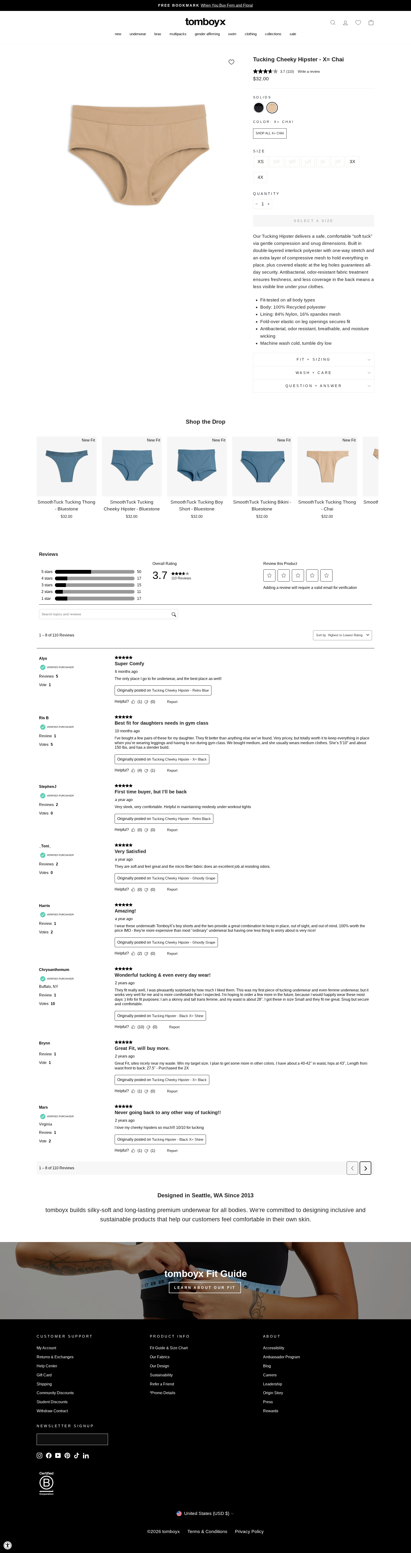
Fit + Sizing (314, 359)
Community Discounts (55, 1393)
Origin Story (273, 1393)
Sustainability (161, 1375)
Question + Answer (313, 386)
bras (157, 34)
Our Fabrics (160, 1357)
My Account (46, 1348)
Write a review (309, 71)
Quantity (266, 194)
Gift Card (44, 1375)
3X (352, 161)
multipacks (178, 34)
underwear (138, 34)
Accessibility (273, 1348)
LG (308, 161)
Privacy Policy (249, 1531)
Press (268, 1402)
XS (261, 161)
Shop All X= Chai (270, 133)
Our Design (159, 1366)
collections (273, 34)
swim (232, 34)
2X (338, 161)
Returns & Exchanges (55, 1357)
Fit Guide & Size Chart (169, 1348)
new (118, 34)
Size (259, 151)
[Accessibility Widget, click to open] (7, 1545)
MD (292, 161)
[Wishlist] (358, 22)
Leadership (272, 1384)
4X (260, 177)
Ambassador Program (281, 1357)
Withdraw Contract (52, 1411)
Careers (270, 1375)
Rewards (270, 1411)
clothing (251, 34)
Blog (267, 1366)
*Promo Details (162, 1393)
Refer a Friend (162, 1384)
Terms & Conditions (207, 1531)
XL (323, 161)
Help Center (47, 1366)
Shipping (44, 1384)
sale (293, 34)
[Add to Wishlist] (231, 62)
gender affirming (207, 34)
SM (276, 161)
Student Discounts (52, 1402)
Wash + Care (314, 373)
